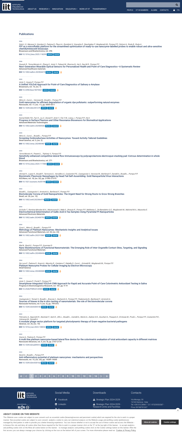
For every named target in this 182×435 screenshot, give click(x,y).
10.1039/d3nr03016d (30, 363)
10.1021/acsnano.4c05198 (32, 182)
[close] (178, 410)
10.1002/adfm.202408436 (32, 253)
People (130, 10)
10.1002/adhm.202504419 (32, 72)
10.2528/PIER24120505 (31, 289)
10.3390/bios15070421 (30, 90)
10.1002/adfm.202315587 (32, 235)
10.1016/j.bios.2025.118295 (32, 54)
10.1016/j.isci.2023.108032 (32, 327)
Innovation (57, 9)
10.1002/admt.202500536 (32, 126)
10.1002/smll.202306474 (31, 199)
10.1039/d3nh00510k (30, 307)
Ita (178, 10)
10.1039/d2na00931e (30, 345)
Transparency (99, 9)
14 (95, 376)
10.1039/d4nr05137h (30, 108)
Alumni (154, 10)
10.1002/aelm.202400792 (31, 217)
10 (73, 376)
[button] (44, 6)
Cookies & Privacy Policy (126, 430)
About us (32, 9)
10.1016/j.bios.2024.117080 (32, 164)
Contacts (164, 10)
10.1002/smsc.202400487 (32, 144)
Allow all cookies (150, 422)
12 (84, 376)
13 (90, 376)
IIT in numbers (142, 10)
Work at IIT (84, 9)
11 (78, 376)
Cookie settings (170, 422)
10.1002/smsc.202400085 (32, 271)
